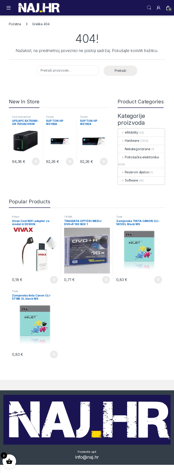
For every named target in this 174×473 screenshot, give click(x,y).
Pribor (15, 216)
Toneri (50, 116)
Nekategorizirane (137, 149)
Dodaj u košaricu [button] (33, 161)
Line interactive (21, 116)
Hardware (132, 140)
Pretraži (120, 70)
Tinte (119, 216)
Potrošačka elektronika (142, 157)
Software (131, 180)
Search (149, 7)
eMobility (131, 132)
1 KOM (68, 216)
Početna (15, 24)
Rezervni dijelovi (137, 172)
